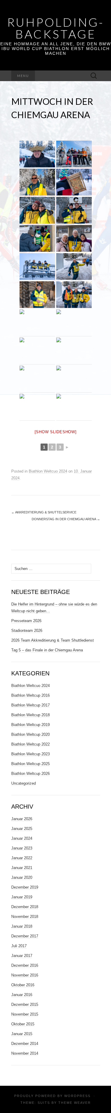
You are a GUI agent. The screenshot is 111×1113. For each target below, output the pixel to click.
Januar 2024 (21, 838)
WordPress (77, 1096)
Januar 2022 (21, 858)
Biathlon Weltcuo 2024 (48, 471)
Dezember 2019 (24, 887)
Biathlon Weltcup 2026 (30, 773)
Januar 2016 (21, 994)
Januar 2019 (21, 897)
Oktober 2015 (22, 1024)
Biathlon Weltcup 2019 (30, 724)
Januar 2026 (21, 819)
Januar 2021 (21, 867)
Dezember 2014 (24, 1043)
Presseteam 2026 (26, 621)
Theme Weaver (74, 1102)
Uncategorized (23, 783)
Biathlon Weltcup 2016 (30, 695)
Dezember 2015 (24, 1004)
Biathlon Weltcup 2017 (30, 705)
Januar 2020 (21, 877)
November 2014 (24, 1053)
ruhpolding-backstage (55, 28)
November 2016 (24, 975)
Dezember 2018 (24, 907)
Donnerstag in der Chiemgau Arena (66, 519)
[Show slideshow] (56, 432)
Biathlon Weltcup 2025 (30, 764)
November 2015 (24, 1014)
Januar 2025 (21, 828)
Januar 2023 (21, 848)
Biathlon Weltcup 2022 (30, 744)
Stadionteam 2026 (26, 630)
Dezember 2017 (24, 936)
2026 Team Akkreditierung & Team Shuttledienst (52, 640)
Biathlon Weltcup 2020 (30, 734)
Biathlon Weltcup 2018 (30, 715)
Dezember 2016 (24, 965)
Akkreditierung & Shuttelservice (43, 512)
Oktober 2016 (22, 985)
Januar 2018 (21, 926)
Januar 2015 (21, 1034)
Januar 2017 (21, 955)
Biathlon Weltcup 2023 (30, 754)
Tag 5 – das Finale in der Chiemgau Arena (47, 650)
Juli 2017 (19, 946)
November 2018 (24, 916)
